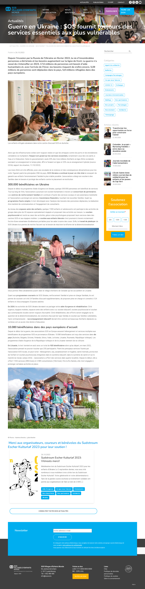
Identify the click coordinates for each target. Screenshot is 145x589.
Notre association (49, 11)
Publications (98, 2)
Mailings (108, 100)
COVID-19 (108, 85)
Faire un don (125, 11)
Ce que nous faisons (63, 489)
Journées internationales (114, 95)
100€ (117, 220)
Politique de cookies (111, 576)
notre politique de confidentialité (72, 545)
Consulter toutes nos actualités (53, 511)
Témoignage (109, 115)
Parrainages (122, 105)
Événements (79, 489)
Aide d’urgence (47, 489)
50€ (110, 220)
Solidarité (76, 493)
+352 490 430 (49, 574)
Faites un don (80, 576)
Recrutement (110, 110)
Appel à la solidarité (112, 65)
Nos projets (87, 11)
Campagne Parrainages (113, 75)
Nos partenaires (63, 493)
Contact (121, 2)
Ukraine (45, 497)
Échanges (119, 85)
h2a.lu (133, 584)
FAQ (105, 569)
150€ (125, 220)
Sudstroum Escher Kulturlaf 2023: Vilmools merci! (61, 459)
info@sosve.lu (46, 576)
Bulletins (108, 70)
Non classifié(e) (48, 493)
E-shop (110, 2)
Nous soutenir (70, 11)
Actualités (84, 2)
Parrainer (111, 11)
